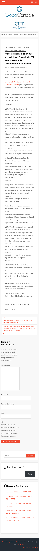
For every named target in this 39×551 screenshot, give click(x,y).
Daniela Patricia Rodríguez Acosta (15, 67)
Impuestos (17, 47)
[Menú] (3, 2)
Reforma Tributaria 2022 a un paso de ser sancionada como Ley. (17, 321)
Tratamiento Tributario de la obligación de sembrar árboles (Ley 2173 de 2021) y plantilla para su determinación (19, 328)
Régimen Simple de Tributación (15, 50)
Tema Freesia (20, 544)
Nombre (4, 395)
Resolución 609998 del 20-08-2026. (19, 492)
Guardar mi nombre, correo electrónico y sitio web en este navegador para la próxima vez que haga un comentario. (10, 430)
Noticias (26, 47)
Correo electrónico (8, 404)
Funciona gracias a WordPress (12, 542)
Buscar (30, 474)
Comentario (6, 365)
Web (3, 413)
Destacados (9, 47)
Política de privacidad (30, 547)
